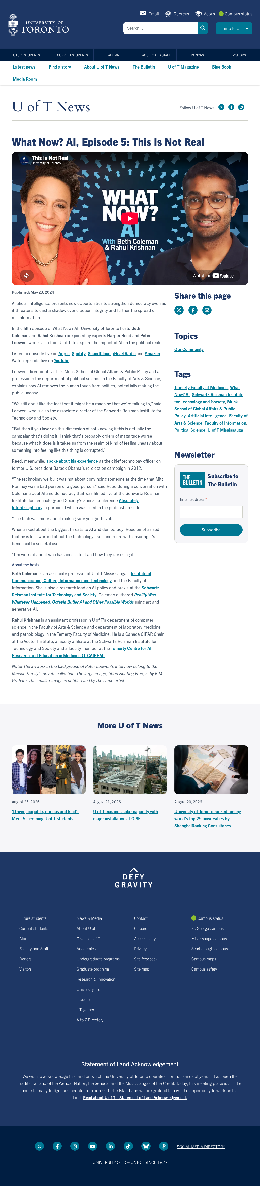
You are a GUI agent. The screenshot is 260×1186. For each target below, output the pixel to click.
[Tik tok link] (128, 1146)
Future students (25, 55)
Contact (141, 918)
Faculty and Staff (156, 55)
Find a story (60, 66)
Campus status (238, 13)
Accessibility (145, 938)
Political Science (189, 429)
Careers (140, 928)
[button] (234, 28)
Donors (197, 55)
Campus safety (204, 968)
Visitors (239, 55)
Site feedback (146, 958)
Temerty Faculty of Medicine (201, 387)
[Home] (39, 24)
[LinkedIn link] (110, 1146)
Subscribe (211, 529)
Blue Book (221, 66)
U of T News (51, 107)
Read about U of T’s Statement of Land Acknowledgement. (135, 1097)
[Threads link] (163, 1146)
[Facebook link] (231, 107)
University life (88, 989)
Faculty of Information (225, 422)
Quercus (181, 13)
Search (203, 28)
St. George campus (207, 928)
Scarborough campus (209, 948)
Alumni (114, 55)
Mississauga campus (209, 938)
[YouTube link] (92, 1146)
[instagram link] (241, 107)
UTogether (85, 1009)
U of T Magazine (183, 66)
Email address (192, 499)
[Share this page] (207, 310)
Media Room (25, 78)
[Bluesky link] (146, 1146)
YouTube (61, 360)
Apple (64, 353)
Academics (86, 948)
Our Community (189, 349)
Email (154, 13)
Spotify (79, 353)
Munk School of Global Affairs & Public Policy (206, 408)
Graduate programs (93, 968)
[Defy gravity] (134, 876)
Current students (72, 55)
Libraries (84, 999)
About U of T (88, 928)
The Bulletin (144, 66)
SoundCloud (99, 353)
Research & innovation (96, 978)
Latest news (24, 66)
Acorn (209, 13)
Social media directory (201, 1146)
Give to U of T (88, 938)
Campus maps (203, 958)
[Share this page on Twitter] (179, 310)
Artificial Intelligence (207, 415)
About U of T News (101, 66)
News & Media (89, 918)
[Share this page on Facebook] (193, 310)
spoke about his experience (72, 460)
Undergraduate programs (98, 958)
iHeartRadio (124, 353)
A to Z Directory (90, 1019)
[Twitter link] (221, 107)
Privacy (140, 948)
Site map (141, 968)
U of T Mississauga (225, 429)
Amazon (152, 353)
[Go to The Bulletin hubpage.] (192, 480)
